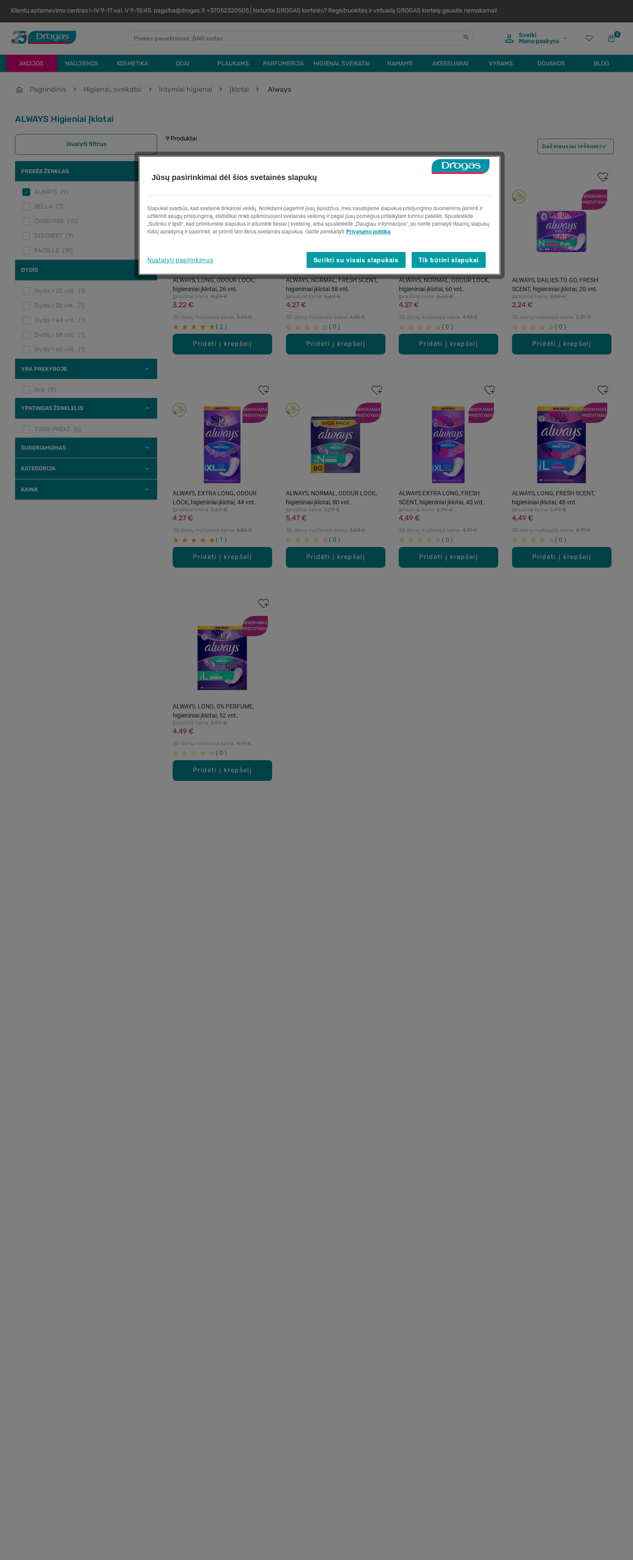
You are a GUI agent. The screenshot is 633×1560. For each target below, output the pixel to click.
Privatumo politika (368, 231)
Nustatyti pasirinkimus (180, 259)
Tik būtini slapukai (449, 259)
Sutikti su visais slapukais (356, 259)
